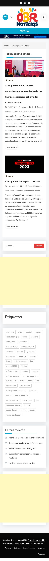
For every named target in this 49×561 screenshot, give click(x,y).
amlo (20, 332)
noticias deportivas (30, 376)
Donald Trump (12, 347)
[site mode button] (44, 17)
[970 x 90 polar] (24, 36)
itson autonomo (16, 191)
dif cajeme (23, 342)
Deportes (41, 548)
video (23, 410)
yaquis (32, 410)
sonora (27, 405)
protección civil (12, 400)
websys (24, 107)
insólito (33, 356)
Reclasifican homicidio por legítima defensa (26, 443)
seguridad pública (13, 405)
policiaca (32, 391)
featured (37, 186)
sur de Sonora (11, 410)
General (9, 80)
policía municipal (21, 395)
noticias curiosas (13, 376)
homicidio (22, 356)
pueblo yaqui (27, 400)
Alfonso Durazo (11, 112)
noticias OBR (11, 381)
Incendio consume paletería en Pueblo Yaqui (26, 438)
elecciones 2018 (27, 347)
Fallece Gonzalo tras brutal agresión (23, 449)
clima (25, 337)
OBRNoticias (11, 386)
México (24, 366)
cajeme (38, 332)
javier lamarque (20, 361)
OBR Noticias (25, 386)
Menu (23, 30)
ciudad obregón (12, 337)
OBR (38, 381)
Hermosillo (10, 356)
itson (7, 191)
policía (8, 395)
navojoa (25, 371)
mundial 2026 (11, 366)
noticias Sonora (26, 381)
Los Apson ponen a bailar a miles (22, 463)
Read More (11, 147)
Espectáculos (29, 548)
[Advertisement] (24, 281)
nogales (35, 371)
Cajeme (17, 548)
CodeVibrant (38, 543)
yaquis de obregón (13, 415)
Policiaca (41, 554)
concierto (34, 337)
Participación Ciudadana (16, 391)
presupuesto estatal (27, 112)
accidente (10, 332)
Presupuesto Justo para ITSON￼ (22, 181)
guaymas (30, 352)
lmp (31, 361)
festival (20, 352)
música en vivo (12, 371)
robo (37, 400)
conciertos (10, 342)
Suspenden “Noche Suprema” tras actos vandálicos (24, 456)
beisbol (29, 332)
